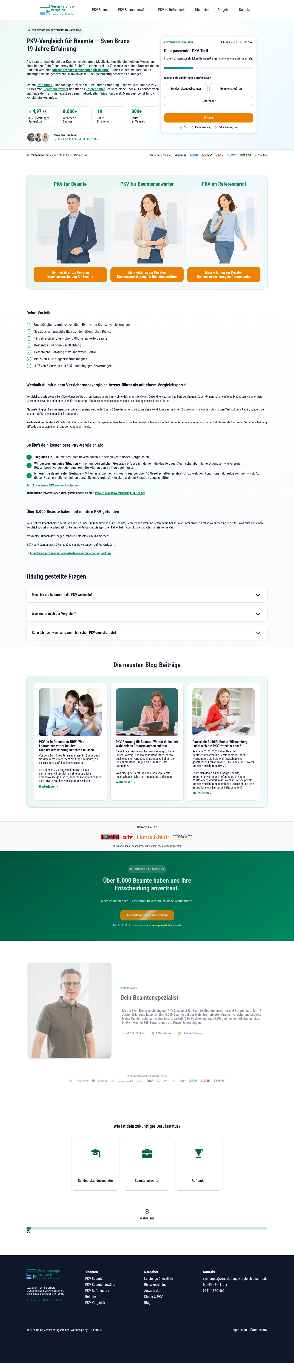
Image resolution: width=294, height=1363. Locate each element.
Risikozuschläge (155, 1285)
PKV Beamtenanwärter (134, 10)
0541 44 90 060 (213, 1291)
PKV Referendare (97, 1291)
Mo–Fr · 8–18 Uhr (215, 1285)
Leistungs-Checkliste (158, 1279)
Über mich (202, 10)
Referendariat (95, 89)
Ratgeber (224, 10)
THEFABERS (95, 1330)
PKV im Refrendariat (172, 10)
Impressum (239, 1330)
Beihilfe (90, 1297)
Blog (147, 1303)
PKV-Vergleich (95, 1303)
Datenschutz (259, 1330)
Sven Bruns (44, 85)
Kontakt (244, 10)
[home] (57, 10)
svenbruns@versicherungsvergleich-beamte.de (235, 1279)
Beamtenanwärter (55, 89)
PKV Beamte (101, 10)
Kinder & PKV (153, 1297)
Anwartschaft (153, 1291)
